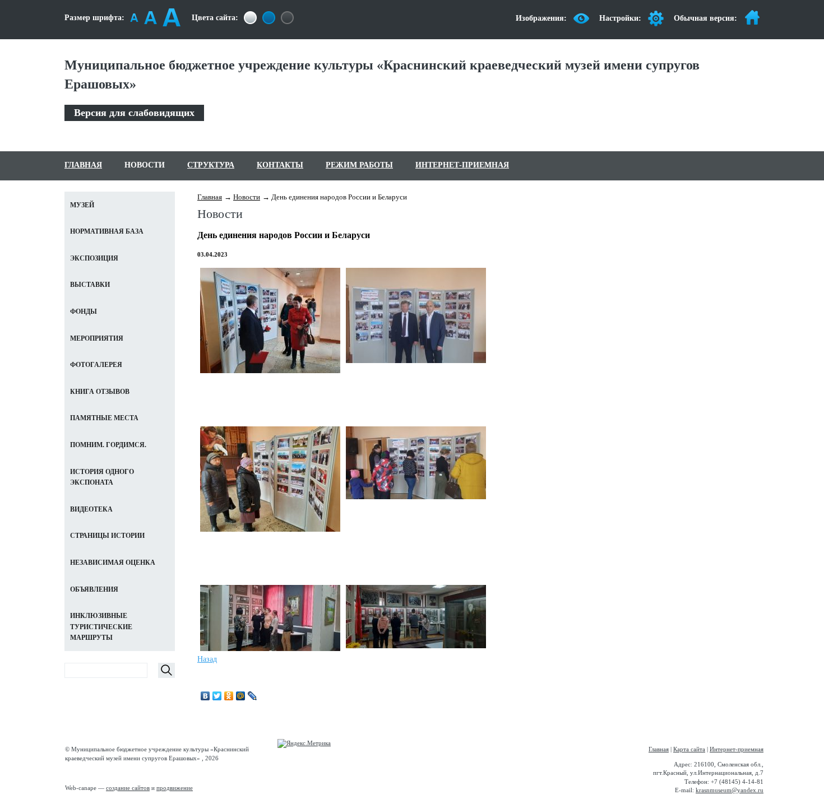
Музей (82, 205)
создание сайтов (128, 787)
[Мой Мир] (241, 696)
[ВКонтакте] (205, 696)
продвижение (174, 787)
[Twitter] (217, 696)
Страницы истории (107, 536)
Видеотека (91, 509)
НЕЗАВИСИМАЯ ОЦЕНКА (112, 562)
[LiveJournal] (252, 696)
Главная (83, 165)
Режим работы (359, 165)
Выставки (90, 285)
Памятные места (104, 418)
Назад (207, 659)
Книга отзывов (99, 392)
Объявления (94, 589)
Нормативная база (106, 231)
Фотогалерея (96, 365)
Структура (210, 165)
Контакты (280, 165)
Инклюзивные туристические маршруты (101, 627)
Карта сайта (689, 749)
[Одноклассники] (229, 696)
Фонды (83, 311)
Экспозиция (94, 258)
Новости (144, 165)
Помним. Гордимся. (108, 445)
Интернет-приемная (462, 165)
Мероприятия (96, 338)
